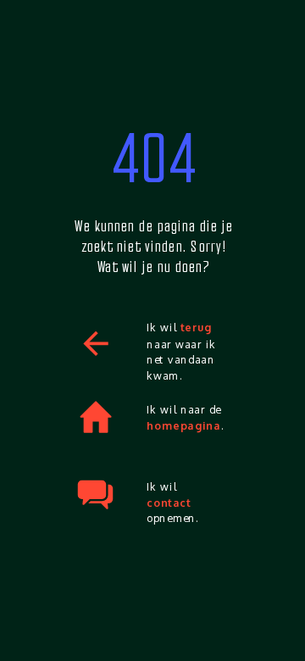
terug (196, 328)
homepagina (183, 425)
